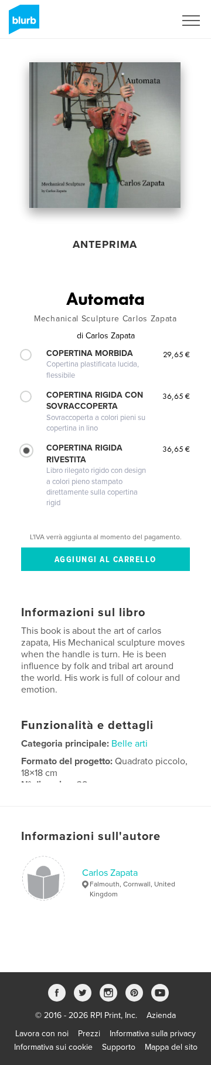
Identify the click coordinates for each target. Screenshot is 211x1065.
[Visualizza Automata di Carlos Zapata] (105, 135)
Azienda (161, 1015)
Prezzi (89, 1034)
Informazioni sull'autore (91, 836)
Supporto (118, 1047)
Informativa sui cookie (53, 1047)
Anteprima (105, 244)
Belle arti (129, 744)
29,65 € (176, 354)
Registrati (142, 20)
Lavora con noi (42, 1034)
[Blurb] (22, 24)
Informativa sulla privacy (153, 1034)
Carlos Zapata (110, 873)
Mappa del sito (171, 1047)
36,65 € (176, 396)
